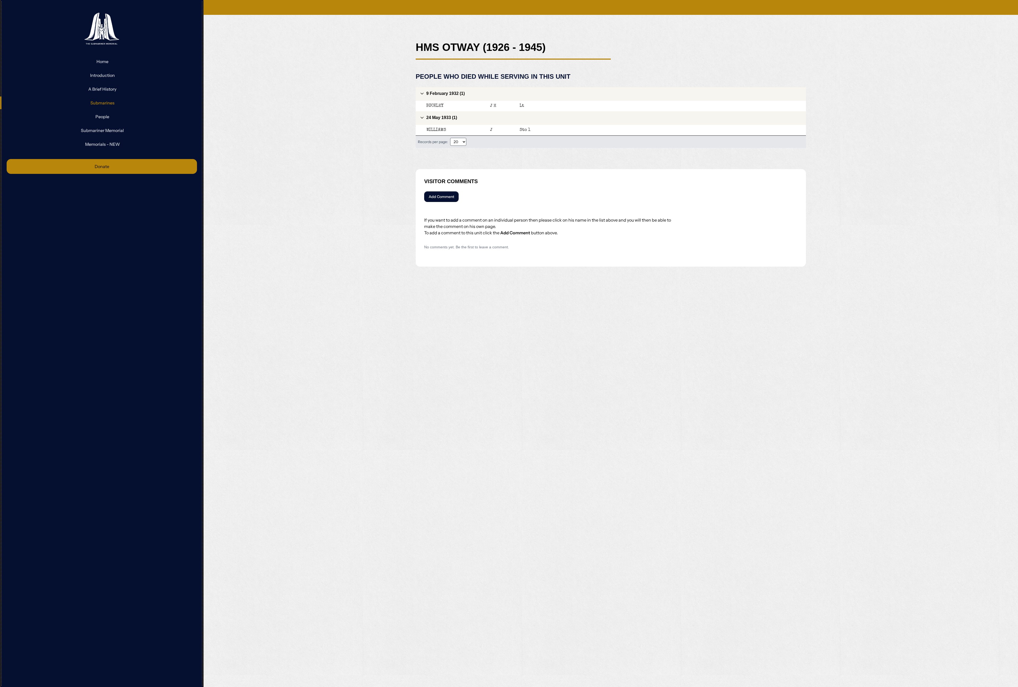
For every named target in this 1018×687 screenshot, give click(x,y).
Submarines (102, 102)
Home (102, 61)
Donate (102, 166)
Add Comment (441, 196)
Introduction (102, 75)
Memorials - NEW (102, 144)
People (102, 116)
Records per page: (433, 141)
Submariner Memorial (102, 130)
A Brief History (102, 89)
